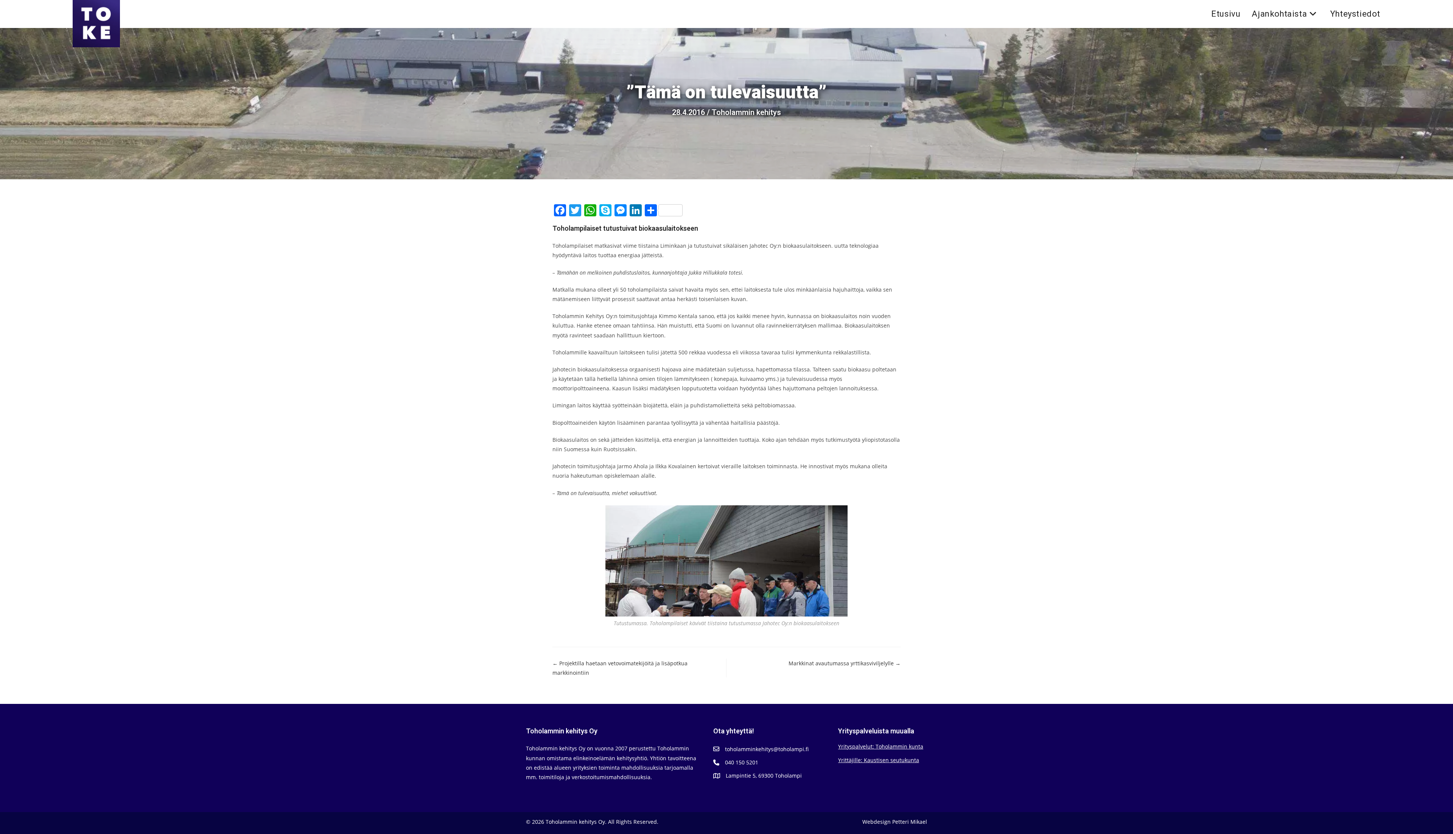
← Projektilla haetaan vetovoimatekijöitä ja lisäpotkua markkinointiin (620, 668)
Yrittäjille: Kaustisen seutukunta (878, 760)
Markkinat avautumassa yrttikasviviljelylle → (845, 663)
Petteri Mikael (909, 821)
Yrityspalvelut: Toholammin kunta (880, 746)
